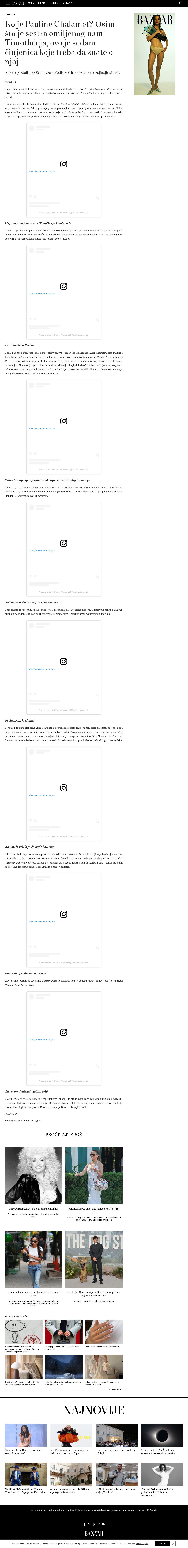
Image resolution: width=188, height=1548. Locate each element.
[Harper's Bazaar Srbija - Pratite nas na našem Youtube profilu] (103, 1524)
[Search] (181, 3)
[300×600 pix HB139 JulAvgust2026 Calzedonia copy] (154, 54)
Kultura (54, 3)
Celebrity (10, 15)
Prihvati (162, 1544)
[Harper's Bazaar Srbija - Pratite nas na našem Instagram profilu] (98, 1524)
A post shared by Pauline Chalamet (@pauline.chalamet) (63, 212)
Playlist (69, 3)
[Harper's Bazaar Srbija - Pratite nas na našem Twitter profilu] (89, 1524)
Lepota (41, 3)
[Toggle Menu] (8, 3)
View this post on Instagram (42, 171)
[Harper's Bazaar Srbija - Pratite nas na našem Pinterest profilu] (94, 1524)
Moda (31, 3)
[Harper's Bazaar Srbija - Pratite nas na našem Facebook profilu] (84, 1524)
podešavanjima (142, 1544)
